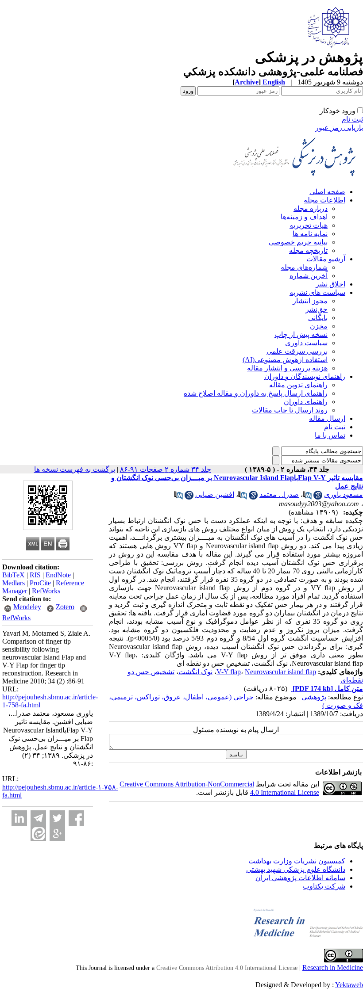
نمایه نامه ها (310, 233)
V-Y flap (228, 671)
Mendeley (27, 607)
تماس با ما (330, 435)
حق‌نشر (316, 309)
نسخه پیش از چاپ (301, 334)
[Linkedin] (19, 818)
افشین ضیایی (214, 494)
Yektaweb (349, 984)
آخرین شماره (309, 275)
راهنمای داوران (306, 401)
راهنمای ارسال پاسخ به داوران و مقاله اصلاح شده (256, 393)
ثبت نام (352, 119)
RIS (35, 575)
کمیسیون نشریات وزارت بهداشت (296, 861)
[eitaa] (38, 833)
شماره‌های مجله (304, 267)
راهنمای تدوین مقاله (298, 385)
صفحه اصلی (327, 191)
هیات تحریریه (309, 225)
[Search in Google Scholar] (317, 497)
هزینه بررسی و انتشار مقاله (287, 368)
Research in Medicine (332, 967)
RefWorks (46, 591)
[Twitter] (57, 818)
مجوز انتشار (310, 301)
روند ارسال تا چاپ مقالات (290, 410)
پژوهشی (313, 697)
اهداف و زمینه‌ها (304, 217)
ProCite (40, 583)
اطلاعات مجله (324, 200)
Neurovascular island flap (280, 671)
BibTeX (13, 575)
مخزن (319, 326)
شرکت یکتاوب (324, 886)
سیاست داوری (306, 343)
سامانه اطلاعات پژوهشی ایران (300, 878)
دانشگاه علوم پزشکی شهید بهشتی (295, 869)
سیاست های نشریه (317, 292)
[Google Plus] (57, 833)
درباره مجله (310, 208)
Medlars (13, 583)
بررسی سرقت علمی (297, 351)
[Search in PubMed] (307, 497)
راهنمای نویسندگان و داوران (304, 376)
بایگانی (318, 317)
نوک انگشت (195, 671)
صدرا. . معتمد (279, 494)
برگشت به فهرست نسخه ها (74, 469)
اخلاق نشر (330, 284)
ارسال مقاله (327, 418)
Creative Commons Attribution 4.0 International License (226, 968)
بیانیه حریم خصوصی (298, 242)
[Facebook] (76, 818)
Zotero (65, 607)
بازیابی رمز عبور (339, 127)
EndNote (58, 575)
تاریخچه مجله (308, 250)
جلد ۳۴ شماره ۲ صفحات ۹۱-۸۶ (165, 469)
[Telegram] (38, 818)
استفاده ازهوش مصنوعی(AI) (285, 359)
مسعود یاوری (343, 494)
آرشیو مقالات (325, 259)
